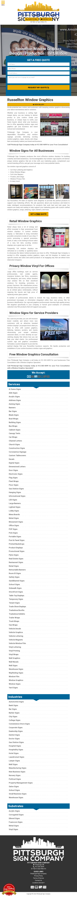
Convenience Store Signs (19, 724)
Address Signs (15, 400)
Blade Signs (14, 415)
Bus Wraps (13, 426)
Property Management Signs (21, 783)
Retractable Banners (17, 570)
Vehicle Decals (15, 629)
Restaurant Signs (16, 562)
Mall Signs (13, 764)
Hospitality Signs (16, 750)
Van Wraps (13, 625)
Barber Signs (14, 713)
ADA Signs (13, 393)
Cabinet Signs (14, 430)
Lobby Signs (14, 511)
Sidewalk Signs (15, 588)
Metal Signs (14, 518)
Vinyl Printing (14, 651)
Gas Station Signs (16, 489)
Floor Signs (13, 485)
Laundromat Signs (16, 757)
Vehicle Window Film (17, 643)
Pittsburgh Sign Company (38, 873)
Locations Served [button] (38, 883)
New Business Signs (17, 772)
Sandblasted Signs (16, 581)
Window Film (14, 676)
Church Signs (14, 444)
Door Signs (13, 470)
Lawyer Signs (14, 761)
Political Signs (15, 779)
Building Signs (15, 422)
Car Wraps (13, 437)
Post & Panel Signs (16, 540)
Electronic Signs (15, 474)
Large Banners (15, 503)
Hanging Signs (15, 492)
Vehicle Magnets (16, 640)
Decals (11, 459)
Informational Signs (17, 496)
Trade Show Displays (17, 606)
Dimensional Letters (17, 466)
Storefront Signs (16, 592)
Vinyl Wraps (13, 654)
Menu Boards (14, 514)
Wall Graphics (14, 658)
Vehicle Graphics (16, 632)
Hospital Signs (15, 746)
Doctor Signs (14, 739)
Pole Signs (13, 533)
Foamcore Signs (15, 822)
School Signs (14, 584)
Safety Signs (14, 577)
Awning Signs (14, 404)
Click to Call (32, 19)
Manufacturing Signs (17, 768)
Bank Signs (13, 705)
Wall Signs (13, 665)
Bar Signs (13, 411)
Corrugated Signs (16, 815)
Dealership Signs (16, 731)
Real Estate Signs (16, 559)
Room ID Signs (15, 573)
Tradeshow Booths (16, 610)
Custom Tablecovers (17, 455)
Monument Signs (16, 522)
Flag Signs (13, 478)
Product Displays (16, 548)
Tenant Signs (14, 603)
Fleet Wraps (14, 481)
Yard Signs (13, 688)
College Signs (14, 720)
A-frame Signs (15, 389)
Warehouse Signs (16, 669)
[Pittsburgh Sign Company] (38, 849)
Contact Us (46, 19)
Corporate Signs (15, 727)
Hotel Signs (14, 753)
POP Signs (13, 529)
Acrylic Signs (14, 397)
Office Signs (14, 525)
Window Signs (14, 684)
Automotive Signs (16, 702)
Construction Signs (17, 448)
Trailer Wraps (14, 618)
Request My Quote (37, 87)
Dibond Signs (14, 818)
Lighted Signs (14, 507)
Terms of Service (38, 878)
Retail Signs (14, 566)
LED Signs (13, 500)
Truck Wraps (14, 621)
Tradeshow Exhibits (17, 614)
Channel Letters (15, 441)
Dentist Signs (14, 735)
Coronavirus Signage (17, 452)
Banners (12, 408)
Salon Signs (14, 786)
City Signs (13, 716)
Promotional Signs (16, 551)
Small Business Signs (17, 794)
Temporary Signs (16, 599)
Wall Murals (13, 662)
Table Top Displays (16, 595)
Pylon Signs (14, 555)
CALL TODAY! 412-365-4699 (40, 15)
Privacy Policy (38, 876)
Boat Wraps (13, 419)
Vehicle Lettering (16, 636)
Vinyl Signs (13, 829)
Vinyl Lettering (15, 647)
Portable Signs (15, 536)
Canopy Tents (14, 433)
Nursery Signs (14, 775)
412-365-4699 (42, 145)
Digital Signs (14, 463)
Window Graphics (16, 680)
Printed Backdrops (16, 544)
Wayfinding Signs (16, 673)
